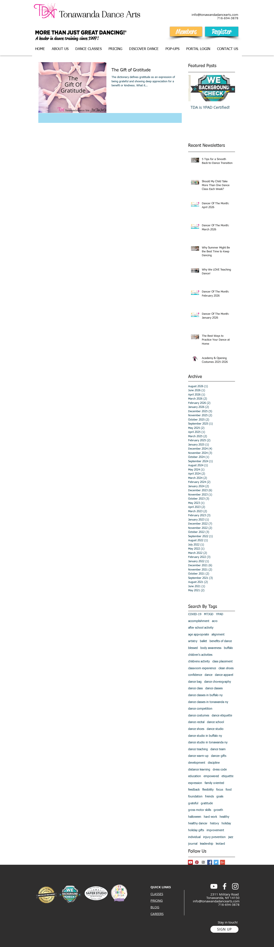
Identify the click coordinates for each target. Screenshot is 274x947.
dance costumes (198, 715)
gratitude (207, 803)
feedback (194, 789)
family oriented (214, 783)
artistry (192, 641)
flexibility (208, 789)
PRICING (156, 900)
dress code (220, 769)
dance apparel (224, 674)
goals (219, 796)
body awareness (210, 648)
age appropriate (198, 634)
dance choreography (217, 681)
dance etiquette (222, 715)
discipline (214, 762)
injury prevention (214, 837)
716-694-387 (227, 18)
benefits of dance (221, 641)
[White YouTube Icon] (214, 886)
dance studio (215, 729)
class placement (222, 661)
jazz (230, 837)
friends (209, 796)
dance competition (200, 708)
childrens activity (199, 661)
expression (195, 783)
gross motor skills (199, 810)
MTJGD (208, 614)
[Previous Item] (195, 88)
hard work (210, 816)
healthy (224, 816)
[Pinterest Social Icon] (196, 862)
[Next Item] (228, 88)
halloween (194, 816)
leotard (220, 843)
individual (194, 837)
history (214, 823)
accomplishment (198, 621)
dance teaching (198, 749)
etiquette (227, 776)
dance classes (214, 688)
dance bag (195, 681)
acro (214, 621)
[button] (88, 49)
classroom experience (202, 668)
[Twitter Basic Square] (216, 862)
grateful (193, 803)
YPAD (219, 614)
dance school (215, 722)
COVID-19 (194, 614)
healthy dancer (197, 823)
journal (192, 843)
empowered (211, 776)
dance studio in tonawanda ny (208, 742)
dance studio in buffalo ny (205, 735)
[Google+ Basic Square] (222, 862)
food (229, 789)
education (194, 776)
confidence (195, 674)
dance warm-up (198, 755)
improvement (215, 830)
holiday (226, 823)
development (196, 762)
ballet (203, 641)
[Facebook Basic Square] (209, 862)
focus (219, 789)
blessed (193, 648)
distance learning (199, 769)
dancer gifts (218, 755)
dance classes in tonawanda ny (208, 702)
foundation (195, 796)
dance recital (196, 722)
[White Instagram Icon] (235, 886)
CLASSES (156, 894)
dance (208, 674)
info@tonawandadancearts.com (216, 901)
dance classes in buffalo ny (205, 695)
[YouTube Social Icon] (190, 862)
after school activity (200, 627)
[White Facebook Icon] (224, 886)
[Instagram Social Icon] (203, 862)
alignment (218, 634)
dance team (218, 749)
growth (218, 810)
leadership (206, 843)
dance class (195, 688)
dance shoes (196, 729)
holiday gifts (196, 830)
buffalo (228, 648)
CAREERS (157, 914)
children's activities (200, 654)
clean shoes (226, 668)
